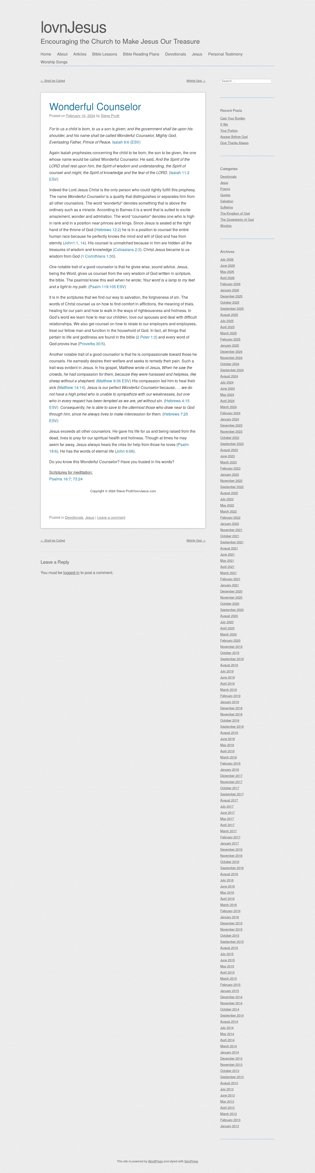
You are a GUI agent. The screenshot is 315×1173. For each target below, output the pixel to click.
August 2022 (229, 492)
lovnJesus (73, 26)
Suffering (226, 207)
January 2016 (229, 917)
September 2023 (232, 443)
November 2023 (231, 431)
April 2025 (227, 327)
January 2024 (229, 419)
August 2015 (229, 947)
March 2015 (228, 978)
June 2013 (227, 1095)
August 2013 (229, 1083)
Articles (79, 54)
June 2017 (227, 812)
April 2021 (227, 566)
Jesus (197, 54)
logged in (71, 572)
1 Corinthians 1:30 (98, 256)
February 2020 (230, 640)
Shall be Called (53, 80)
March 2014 (228, 1046)
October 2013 (229, 1070)
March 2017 (228, 831)
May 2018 (227, 744)
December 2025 (231, 296)
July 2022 (227, 499)
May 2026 (227, 271)
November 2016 (231, 855)
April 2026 (227, 277)
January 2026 (229, 290)
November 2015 (231, 929)
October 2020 (229, 603)
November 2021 (231, 529)
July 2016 (227, 880)
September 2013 (232, 1076)
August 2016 (229, 874)
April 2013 (227, 1107)
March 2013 (228, 1113)
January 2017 (229, 843)
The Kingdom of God (235, 213)
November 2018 (231, 714)
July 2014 (227, 1027)
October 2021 (229, 536)
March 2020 (228, 634)
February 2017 (230, 837)
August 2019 (229, 665)
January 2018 (229, 769)
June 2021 (227, 554)
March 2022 (228, 511)
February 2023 (230, 468)
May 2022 (227, 505)
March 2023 (228, 462)
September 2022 (232, 486)
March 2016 (228, 904)
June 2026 (227, 265)
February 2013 (230, 1119)
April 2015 (227, 972)
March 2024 (228, 406)
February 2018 (230, 763)
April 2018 (227, 751)
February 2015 (230, 984)
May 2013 (227, 1101)
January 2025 (229, 345)
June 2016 (227, 886)
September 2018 (232, 726)
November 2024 (231, 357)
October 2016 (229, 861)
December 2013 (231, 1058)
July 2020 (227, 622)
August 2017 (229, 800)
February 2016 (230, 910)
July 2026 (227, 259)
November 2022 (231, 480)
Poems (225, 188)
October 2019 (229, 652)
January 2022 (229, 523)
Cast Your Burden (232, 118)
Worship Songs (54, 62)
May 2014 (227, 1033)
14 (82, 243)
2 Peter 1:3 (146, 337)
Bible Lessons (104, 54)
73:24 (78, 479)
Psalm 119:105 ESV (107, 286)
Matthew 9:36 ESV (113, 381)
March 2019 (228, 689)
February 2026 (230, 284)
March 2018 (228, 757)
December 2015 (231, 923)
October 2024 (229, 363)
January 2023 (229, 474)
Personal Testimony (225, 54)
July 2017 (227, 806)
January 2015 (229, 990)
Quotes (225, 195)
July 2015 (227, 953)
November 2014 (231, 1003)
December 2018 (231, 708)
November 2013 (231, 1064)
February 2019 (230, 695)
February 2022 (230, 517)
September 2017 (232, 794)
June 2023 (227, 456)
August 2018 (229, 732)
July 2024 (227, 382)
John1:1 (71, 243)
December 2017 (231, 775)
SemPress (191, 1161)
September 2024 (232, 370)
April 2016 (227, 898)
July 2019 (227, 671)
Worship (226, 225)
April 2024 (227, 400)
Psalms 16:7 (60, 479)
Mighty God (196, 80)
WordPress (155, 1161)
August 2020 (229, 615)
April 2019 (227, 683)
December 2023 (231, 425)
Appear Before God (234, 136)
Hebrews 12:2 (107, 229)
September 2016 (232, 867)
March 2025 (228, 333)
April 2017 (227, 824)
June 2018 (227, 738)
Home (46, 54)
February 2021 (230, 579)
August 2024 (229, 376)
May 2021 (227, 560)
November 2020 (231, 597)
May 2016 (227, 892)
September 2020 (232, 609)
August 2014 (229, 1021)
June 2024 (227, 388)
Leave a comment (111, 517)
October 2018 (229, 720)
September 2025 (232, 308)
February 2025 (230, 339)
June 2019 (227, 677)
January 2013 (229, 1126)
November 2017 (231, 781)
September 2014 (232, 1015)
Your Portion (229, 130)
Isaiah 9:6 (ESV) (126, 142)
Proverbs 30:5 (91, 343)
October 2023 (229, 437)
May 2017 (227, 818)
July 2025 (227, 320)
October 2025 (229, 302)
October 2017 (229, 788)
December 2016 (231, 849)
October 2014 (229, 1009)
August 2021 (229, 548)
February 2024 (230, 413)
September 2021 (232, 542)
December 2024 (231, 351)
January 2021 (229, 585)
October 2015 (229, 935)
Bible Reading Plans (141, 54)
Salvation (226, 201)
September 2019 (232, 658)
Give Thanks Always (234, 142)
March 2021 (228, 572)
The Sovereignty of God (237, 219)
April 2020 (227, 628)
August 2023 (229, 449)
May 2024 (227, 394)
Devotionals (175, 54)
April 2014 (227, 1040)
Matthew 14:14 (71, 387)
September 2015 (232, 941)
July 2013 (227, 1089)
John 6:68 (124, 451)
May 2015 (227, 966)
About (62, 54)
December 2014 (231, 997)
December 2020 (231, 591)
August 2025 (229, 314)
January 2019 (229, 701)
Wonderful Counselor (95, 106)
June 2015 (227, 960)
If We (224, 124)
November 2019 (231, 646)
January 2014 (229, 1052)
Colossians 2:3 (127, 249)
